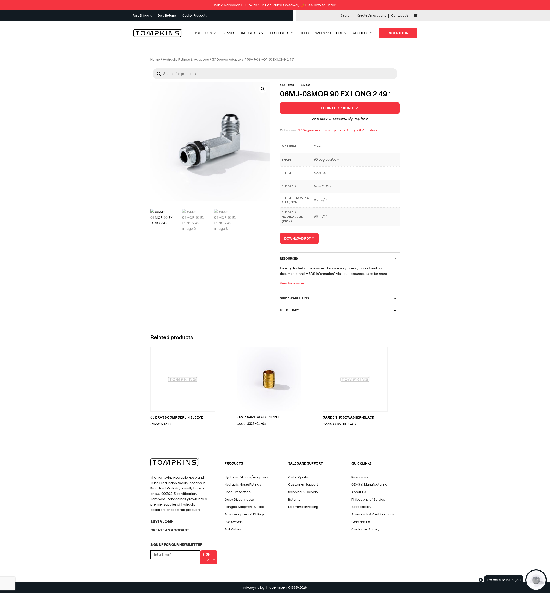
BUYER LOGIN (398, 33)
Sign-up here (358, 118)
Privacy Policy (253, 587)
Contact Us (399, 15)
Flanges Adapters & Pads (245, 506)
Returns (294, 499)
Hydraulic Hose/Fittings (243, 484)
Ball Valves (233, 529)
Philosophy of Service (368, 499)
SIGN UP (206, 557)
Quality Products (194, 15)
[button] (263, 89)
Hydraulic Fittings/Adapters (246, 477)
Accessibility (361, 506)
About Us (358, 492)
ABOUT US (360, 33)
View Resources (292, 283)
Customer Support (303, 484)
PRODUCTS (203, 33)
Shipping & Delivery (303, 492)
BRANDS (228, 33)
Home (155, 59)
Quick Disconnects (239, 499)
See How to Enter (321, 5)
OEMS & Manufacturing (369, 484)
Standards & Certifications (372, 514)
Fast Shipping (142, 15)
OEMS (304, 33)
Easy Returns (167, 15)
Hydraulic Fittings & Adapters (186, 59)
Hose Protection (238, 492)
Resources (359, 477)
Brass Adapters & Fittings (245, 514)
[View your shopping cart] (415, 16)
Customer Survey (365, 529)
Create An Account (371, 15)
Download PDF (298, 238)
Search (346, 15)
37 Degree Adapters (228, 59)
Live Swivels (234, 522)
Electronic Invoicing (303, 506)
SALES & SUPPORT (329, 33)
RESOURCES (279, 33)
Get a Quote (298, 477)
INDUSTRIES (250, 33)
